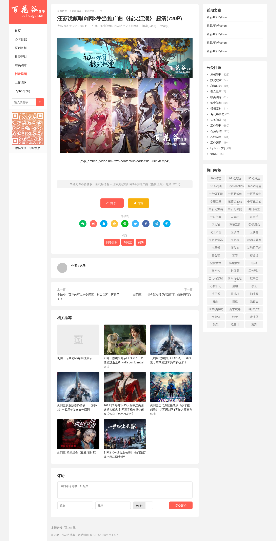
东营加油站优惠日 (235, 202)
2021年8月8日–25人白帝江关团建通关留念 (124, 409)
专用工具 (215, 201)
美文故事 (216, 91)
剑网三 (127, 242)
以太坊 (235, 217)
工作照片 (21, 82)
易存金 (254, 301)
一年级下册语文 (216, 194)
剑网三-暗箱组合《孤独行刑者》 (77, 452)
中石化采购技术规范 (235, 209)
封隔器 (235, 270)
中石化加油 (254, 201)
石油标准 (216, 131)
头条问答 (216, 120)
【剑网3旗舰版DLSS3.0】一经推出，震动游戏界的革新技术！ (170, 360)
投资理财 (21, 56)
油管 (235, 317)
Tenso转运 (254, 186)
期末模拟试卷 (216, 309)
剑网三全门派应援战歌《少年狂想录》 (171, 409)
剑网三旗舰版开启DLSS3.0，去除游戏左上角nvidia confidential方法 (123, 362)
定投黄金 (215, 263)
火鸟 (82, 265)
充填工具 (235, 224)
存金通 (254, 255)
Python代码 (22, 91)
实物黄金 (235, 263)
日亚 (235, 301)
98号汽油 (216, 186)
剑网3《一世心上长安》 (125, 454)
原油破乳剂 (254, 240)
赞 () (112, 203)
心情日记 (21, 39)
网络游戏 (111, 242)
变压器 (216, 247)
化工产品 (215, 232)
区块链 (254, 232)
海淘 (254, 324)
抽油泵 (254, 294)
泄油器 (254, 317)
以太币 (254, 217)
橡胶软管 (254, 309)
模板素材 (216, 108)
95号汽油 (254, 178)
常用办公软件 (235, 279)
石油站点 (216, 137)
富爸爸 (216, 270)
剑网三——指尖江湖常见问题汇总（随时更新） (163, 294)
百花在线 (70, 527)
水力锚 (216, 317)
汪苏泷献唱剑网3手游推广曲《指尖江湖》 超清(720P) (146, 184)
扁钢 (235, 286)
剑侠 (141, 242)
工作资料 (216, 125)
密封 (254, 263)
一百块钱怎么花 (254, 194)
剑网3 (134, 26)
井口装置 (254, 209)
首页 (18, 30)
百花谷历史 (121, 26)
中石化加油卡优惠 (216, 209)
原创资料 (21, 48)
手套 (254, 286)
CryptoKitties (236, 186)
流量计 (235, 324)
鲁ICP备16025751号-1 (104, 535)
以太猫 (216, 224)
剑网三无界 (74, 358)
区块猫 (235, 232)
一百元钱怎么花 (235, 194)
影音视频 (21, 73)
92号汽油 (235, 178)
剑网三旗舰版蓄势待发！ (77, 407)
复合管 (216, 255)
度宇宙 (254, 278)
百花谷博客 (28, 12)
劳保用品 (254, 224)
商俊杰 (235, 247)
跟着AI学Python (217, 17)
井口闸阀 (215, 217)
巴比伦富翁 (216, 278)
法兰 (216, 324)
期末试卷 (235, 309)
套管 (235, 255)
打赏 (138, 203)
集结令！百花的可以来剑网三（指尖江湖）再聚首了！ (88, 296)
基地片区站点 (254, 248)
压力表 (235, 240)
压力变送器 (216, 240)
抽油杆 (235, 294)
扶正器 (216, 294)
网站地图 (83, 535)
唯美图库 (21, 65)
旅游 (216, 301)
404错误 (216, 178)
